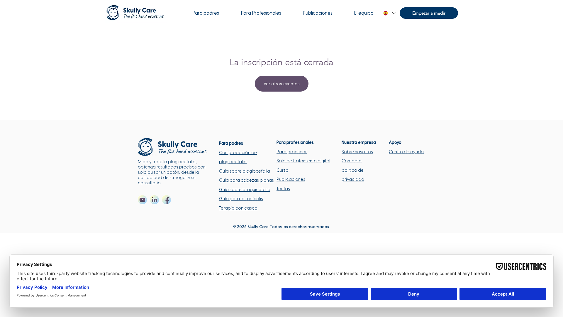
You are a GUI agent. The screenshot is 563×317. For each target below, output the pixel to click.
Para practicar (292, 152)
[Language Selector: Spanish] (389, 13)
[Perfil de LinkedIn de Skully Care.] (154, 199)
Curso (283, 170)
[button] (429, 13)
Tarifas (283, 189)
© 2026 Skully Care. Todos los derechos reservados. (281, 227)
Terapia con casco (238, 208)
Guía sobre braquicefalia (244, 190)
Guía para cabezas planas (246, 180)
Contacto (352, 161)
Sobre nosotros (357, 152)
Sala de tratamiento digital (303, 161)
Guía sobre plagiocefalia (244, 171)
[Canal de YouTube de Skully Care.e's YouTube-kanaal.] (142, 199)
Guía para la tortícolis (241, 199)
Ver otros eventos (282, 83)
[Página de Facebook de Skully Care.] (166, 199)
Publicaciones (291, 179)
